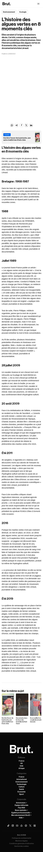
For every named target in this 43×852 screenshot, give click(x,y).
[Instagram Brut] (13, 826)
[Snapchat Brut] (21, 826)
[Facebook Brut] (26, 826)
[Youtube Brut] (17, 826)
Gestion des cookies (21, 846)
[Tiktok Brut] (8, 826)
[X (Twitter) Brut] (30, 826)
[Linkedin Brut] (35, 826)
